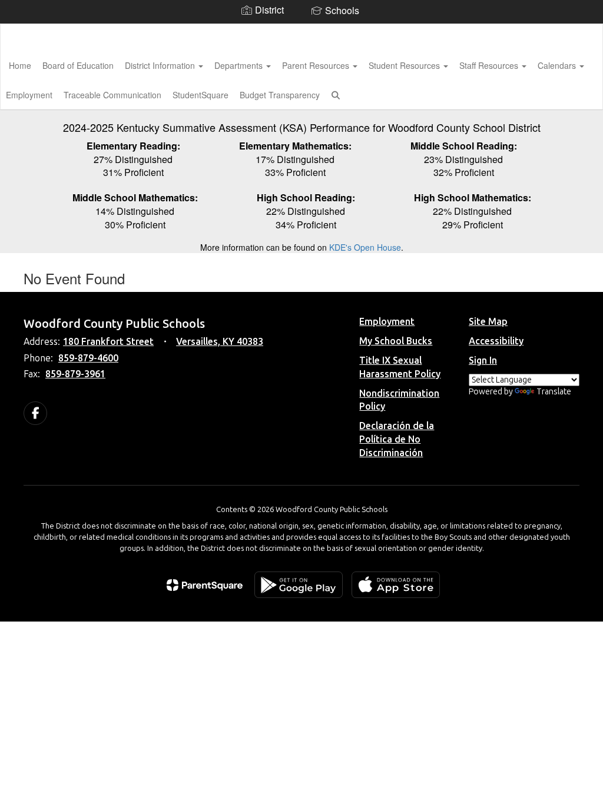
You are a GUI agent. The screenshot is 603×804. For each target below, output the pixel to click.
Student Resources (405, 65)
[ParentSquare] (205, 585)
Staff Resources (490, 65)
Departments (239, 65)
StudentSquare (200, 95)
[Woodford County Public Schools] (302, 31)
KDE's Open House (365, 247)
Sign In (483, 360)
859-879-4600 (88, 358)
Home (20, 65)
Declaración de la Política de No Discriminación (396, 439)
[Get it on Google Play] (298, 585)
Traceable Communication (112, 95)
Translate (553, 392)
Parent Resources (317, 65)
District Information (161, 65)
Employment (387, 321)
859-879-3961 (75, 374)
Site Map (488, 321)
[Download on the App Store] (396, 585)
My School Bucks (395, 341)
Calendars (558, 65)
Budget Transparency (280, 95)
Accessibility (496, 341)
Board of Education (78, 65)
